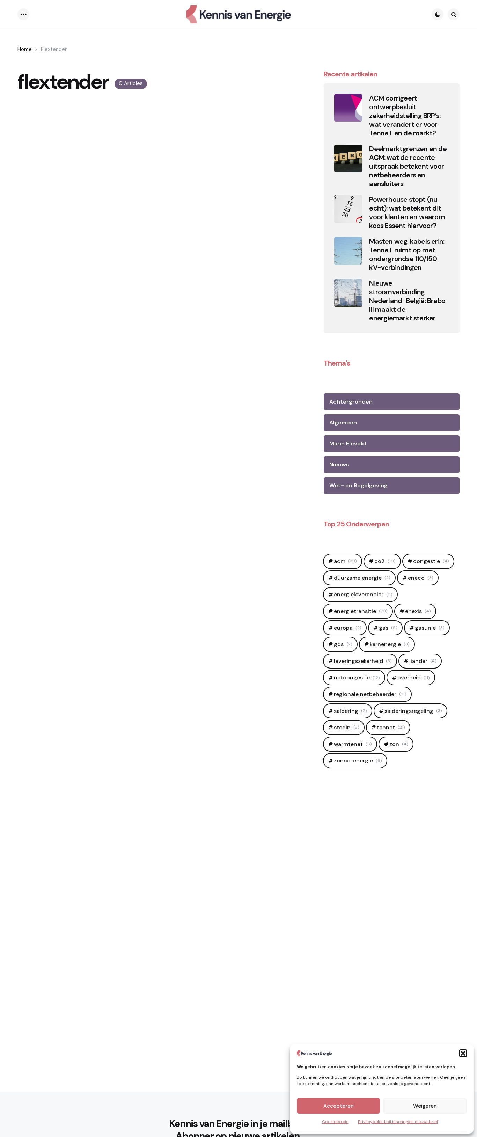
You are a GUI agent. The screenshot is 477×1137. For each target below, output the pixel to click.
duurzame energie (362, 578)
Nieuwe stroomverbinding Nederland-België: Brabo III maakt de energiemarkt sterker (407, 301)
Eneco (420, 578)
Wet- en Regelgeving (358, 485)
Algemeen (343, 422)
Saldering (350, 711)
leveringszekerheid (362, 661)
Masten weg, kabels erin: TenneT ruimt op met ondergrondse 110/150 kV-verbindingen (406, 254)
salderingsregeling (413, 711)
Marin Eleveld (347, 443)
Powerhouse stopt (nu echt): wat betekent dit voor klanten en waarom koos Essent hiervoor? (407, 212)
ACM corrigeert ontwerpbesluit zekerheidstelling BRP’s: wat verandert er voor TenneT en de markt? (404, 116)
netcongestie (357, 677)
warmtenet (353, 744)
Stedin (346, 727)
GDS (343, 644)
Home (24, 49)
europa (347, 628)
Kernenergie (389, 644)
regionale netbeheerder (370, 694)
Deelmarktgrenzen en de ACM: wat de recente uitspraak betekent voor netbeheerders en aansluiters (407, 166)
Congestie (431, 561)
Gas (388, 628)
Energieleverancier (363, 594)
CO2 (384, 561)
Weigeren (425, 1105)
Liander (422, 661)
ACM (345, 561)
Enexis (418, 611)
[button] (463, 1053)
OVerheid (413, 677)
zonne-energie (358, 760)
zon (398, 744)
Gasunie (429, 628)
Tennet (391, 727)
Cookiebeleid (335, 1121)
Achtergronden (351, 401)
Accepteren (338, 1105)
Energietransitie (360, 611)
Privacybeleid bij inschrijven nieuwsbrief (398, 1121)
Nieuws (339, 464)
